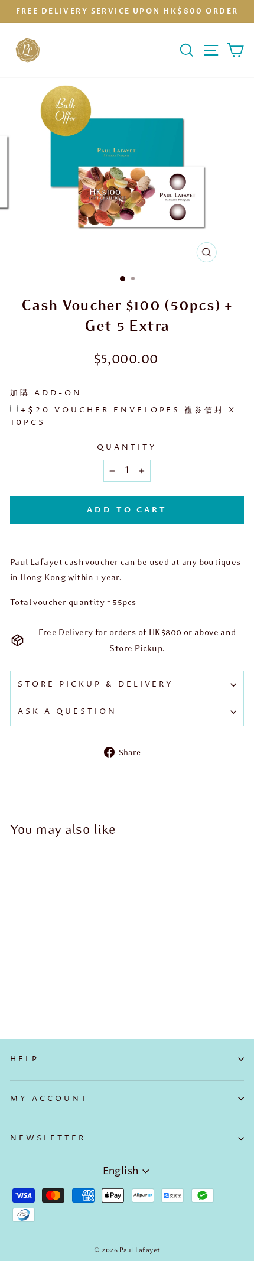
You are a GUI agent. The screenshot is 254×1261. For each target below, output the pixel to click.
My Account (49, 1098)
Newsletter (48, 1138)
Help (24, 1059)
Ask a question (67, 711)
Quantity (127, 447)
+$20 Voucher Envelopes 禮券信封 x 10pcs (123, 416)
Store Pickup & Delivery (96, 684)
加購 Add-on (46, 393)
